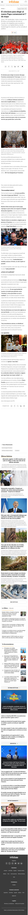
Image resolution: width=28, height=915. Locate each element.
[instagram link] (12, 863)
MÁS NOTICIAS (14, 602)
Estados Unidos (21, 870)
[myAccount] (26, 2)
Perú (8, 873)
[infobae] (14, 2)
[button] (2, 2)
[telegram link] (18, 863)
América (5, 870)
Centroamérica (14, 873)
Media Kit (14, 895)
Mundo (2, 8)
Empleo (14, 884)
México (4, 873)
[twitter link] (9, 863)
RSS (14, 877)
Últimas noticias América (7, 450)
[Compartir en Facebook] (8, 66)
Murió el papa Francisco (7, 447)
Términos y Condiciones (9, 903)
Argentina (6, 892)
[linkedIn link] (21, 863)
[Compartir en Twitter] (12, 66)
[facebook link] (6, 863)
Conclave (17, 450)
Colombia (10, 870)
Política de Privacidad (19, 903)
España (15, 870)
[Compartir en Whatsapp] (5, 66)
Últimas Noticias (21, 873)
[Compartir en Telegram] (18, 66)
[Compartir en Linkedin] (15, 66)
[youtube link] (15, 863)
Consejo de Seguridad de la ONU (10, 5)
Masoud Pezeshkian (22, 5)
